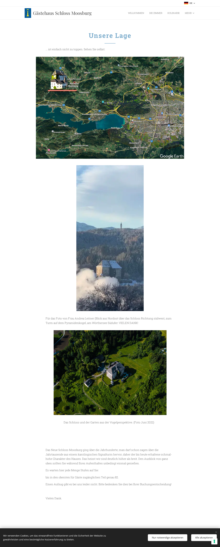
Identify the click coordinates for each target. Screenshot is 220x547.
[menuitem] (137, 13)
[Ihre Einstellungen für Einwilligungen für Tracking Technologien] (214, 541)
